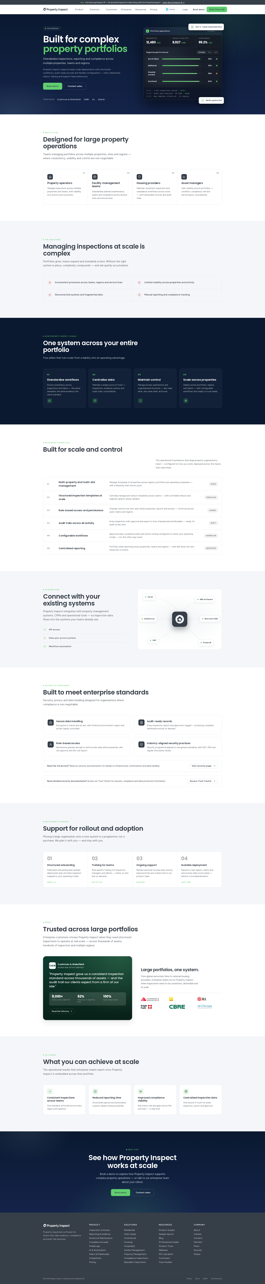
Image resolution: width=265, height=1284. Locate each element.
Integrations (95, 1258)
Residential (129, 1230)
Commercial (130, 1238)
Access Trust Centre (200, 781)
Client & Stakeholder (99, 1254)
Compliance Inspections (136, 1258)
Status (197, 1254)
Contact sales (75, 86)
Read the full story (60, 1011)
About (197, 1230)
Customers (111, 9)
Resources (140, 9)
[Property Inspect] (55, 9)
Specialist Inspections (135, 1262)
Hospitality (129, 1246)
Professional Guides (169, 1242)
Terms (197, 1279)
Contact (198, 1238)
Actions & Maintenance (100, 1238)
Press (196, 1246)
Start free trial (216, 9)
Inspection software (99, 1230)
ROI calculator (166, 1254)
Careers (198, 1234)
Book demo (199, 9)
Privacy (189, 1279)
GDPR (205, 1279)
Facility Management (134, 1250)
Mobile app (94, 1246)
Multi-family (130, 1234)
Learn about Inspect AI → (173, 2)
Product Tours (166, 1246)
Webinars (163, 1250)
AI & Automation (97, 1250)
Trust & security (216, 1279)
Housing (128, 1242)
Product (79, 9)
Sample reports (166, 1234)
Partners (198, 1242)
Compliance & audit (98, 1242)
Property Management (135, 1254)
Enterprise (126, 9)
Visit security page (201, 766)
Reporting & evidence (99, 1234)
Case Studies (165, 1262)
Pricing (153, 9)
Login (185, 9)
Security (198, 1250)
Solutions (95, 9)
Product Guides (167, 1230)
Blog (161, 1238)
